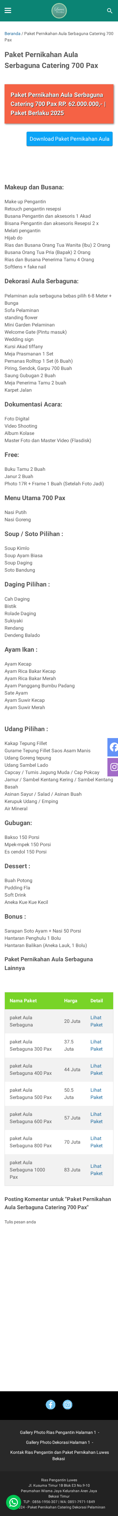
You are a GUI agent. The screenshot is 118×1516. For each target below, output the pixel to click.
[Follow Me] (67, 1406)
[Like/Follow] (50, 1406)
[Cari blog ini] (109, 10)
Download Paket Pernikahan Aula (70, 139)
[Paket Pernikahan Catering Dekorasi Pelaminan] (59, 10)
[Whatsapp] (13, 1502)
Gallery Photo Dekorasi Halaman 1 (58, 1442)
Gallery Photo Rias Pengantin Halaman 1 (58, 1432)
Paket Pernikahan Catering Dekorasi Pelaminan (66, 1507)
